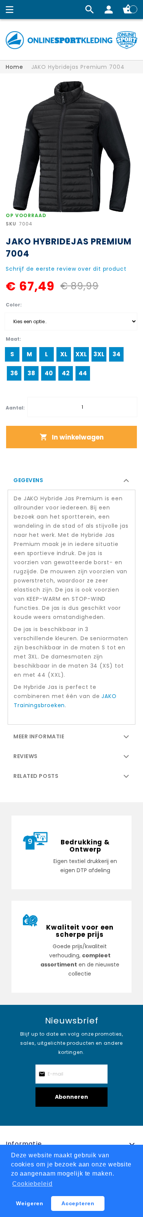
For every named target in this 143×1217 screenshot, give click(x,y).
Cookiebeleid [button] (32, 1184)
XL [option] (63, 354)
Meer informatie (38, 736)
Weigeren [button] (29, 1203)
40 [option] (49, 373)
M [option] (29, 354)
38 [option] (31, 373)
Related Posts (35, 776)
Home (14, 67)
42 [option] (65, 373)
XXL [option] (81, 354)
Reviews (25, 756)
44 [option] (83, 373)
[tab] (71, 480)
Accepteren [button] (78, 1203)
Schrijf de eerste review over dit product (66, 269)
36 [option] (14, 373)
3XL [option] (98, 354)
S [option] (12, 354)
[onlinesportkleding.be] (71, 40)
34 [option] (116, 354)
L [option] (46, 354)
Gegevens (28, 480)
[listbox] (71, 321)
